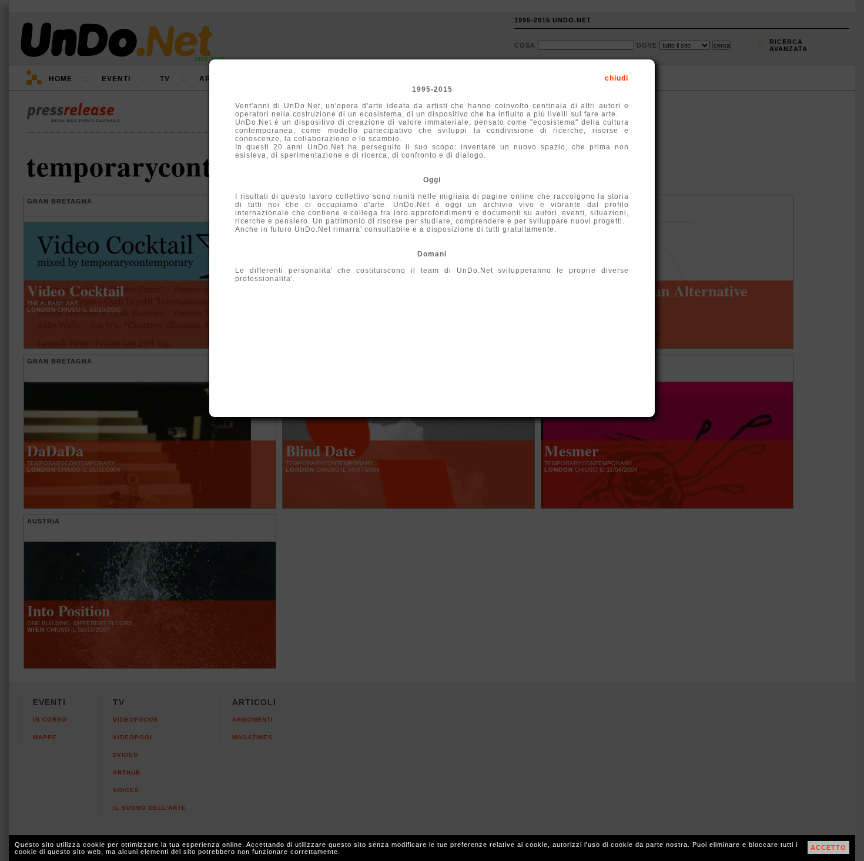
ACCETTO (828, 847)
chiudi (616, 78)
